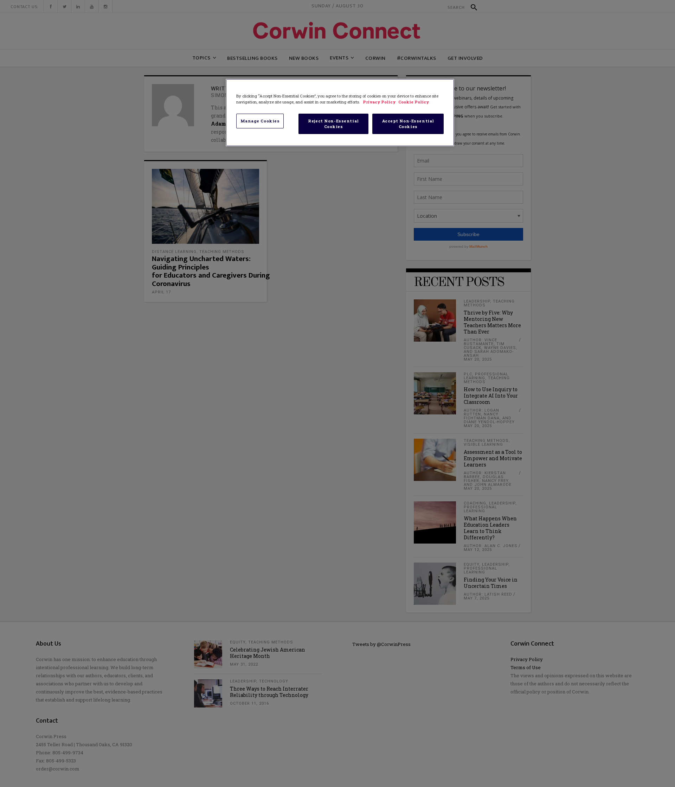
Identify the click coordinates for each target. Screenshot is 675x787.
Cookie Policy (413, 101)
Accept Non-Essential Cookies (408, 123)
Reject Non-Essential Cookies (333, 123)
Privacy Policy (380, 101)
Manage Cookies (260, 120)
